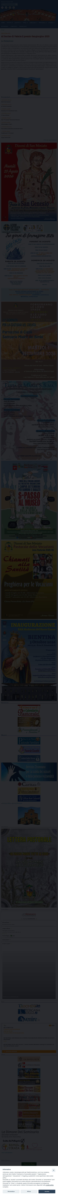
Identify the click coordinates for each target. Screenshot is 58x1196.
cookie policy (50, 1185)
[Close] (53, 1170)
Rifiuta (29, 1191)
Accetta (47, 1191)
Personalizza (11, 1191)
